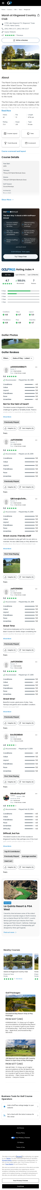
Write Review (19, 979)
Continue (20, 1186)
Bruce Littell (7, 193)
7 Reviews (19, 35)
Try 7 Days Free (21, 256)
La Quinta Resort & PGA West (18, 908)
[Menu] (3, 3)
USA (15, 9)
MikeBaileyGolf (17, 793)
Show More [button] (6, 199)
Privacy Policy (20, 1133)
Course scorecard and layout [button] (14, 151)
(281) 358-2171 (10, 29)
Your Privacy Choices (22, 1138)
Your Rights (9, 1164)
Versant (19, 1156)
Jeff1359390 (16, 440)
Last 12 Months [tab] (33, 275)
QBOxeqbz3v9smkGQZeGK (23, 498)
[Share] (38, 15)
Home (3, 9)
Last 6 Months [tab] (20, 275)
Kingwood (27, 9)
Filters (5, 358)
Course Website (10, 32)
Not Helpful (28, 428)
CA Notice (20, 1142)
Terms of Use (20, 1147)
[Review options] (36, 367)
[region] (20, 1170)
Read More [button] (6, 110)
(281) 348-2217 (23, 29)
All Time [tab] (8, 275)
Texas (20, 9)
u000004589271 (18, 366)
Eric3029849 (16, 734)
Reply (5, 433)
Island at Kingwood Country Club (16, 972)
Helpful (12, 428)
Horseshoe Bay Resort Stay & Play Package (19, 1014)
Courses (9, 9)
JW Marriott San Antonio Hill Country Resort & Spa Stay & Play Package (20, 1059)
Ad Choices (20, 1128)
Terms (8, 1158)
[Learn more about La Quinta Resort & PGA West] (20, 889)
